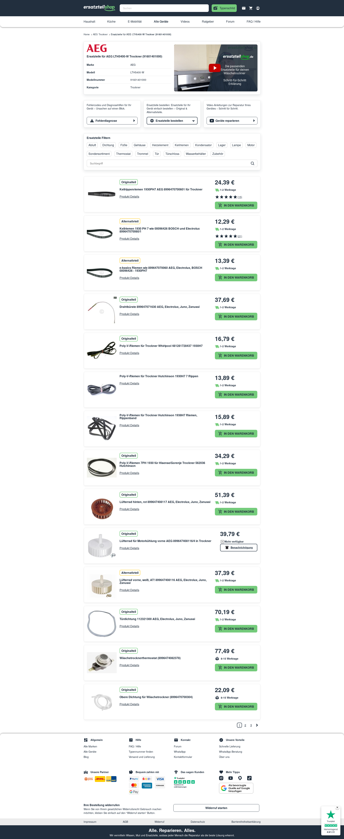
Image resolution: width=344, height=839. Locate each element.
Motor (251, 145)
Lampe (236, 145)
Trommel (142, 154)
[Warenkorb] (251, 8)
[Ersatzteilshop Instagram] (222, 778)
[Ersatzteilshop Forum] (241, 778)
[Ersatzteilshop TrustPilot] (180, 778)
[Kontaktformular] (243, 8)
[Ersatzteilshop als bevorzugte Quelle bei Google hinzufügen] (236, 788)
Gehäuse (140, 145)
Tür (157, 154)
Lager (222, 145)
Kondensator (203, 145)
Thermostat (123, 154)
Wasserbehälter (196, 154)
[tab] (112, 120)
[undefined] (256, 725)
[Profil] (258, 8)
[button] (89, 21)
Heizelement (160, 145)
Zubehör (217, 154)
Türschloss (172, 154)
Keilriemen (182, 145)
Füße (123, 145)
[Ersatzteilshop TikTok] (250, 778)
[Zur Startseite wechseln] (99, 8)
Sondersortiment (99, 154)
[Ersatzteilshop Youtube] (231, 778)
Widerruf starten (216, 808)
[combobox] (164, 8)
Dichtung (108, 145)
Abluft (92, 145)
